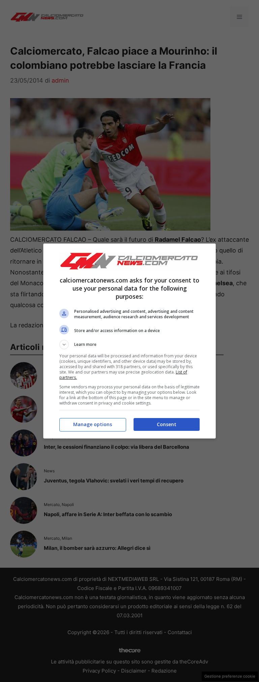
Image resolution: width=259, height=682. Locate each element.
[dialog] (129, 341)
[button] (129, 344)
